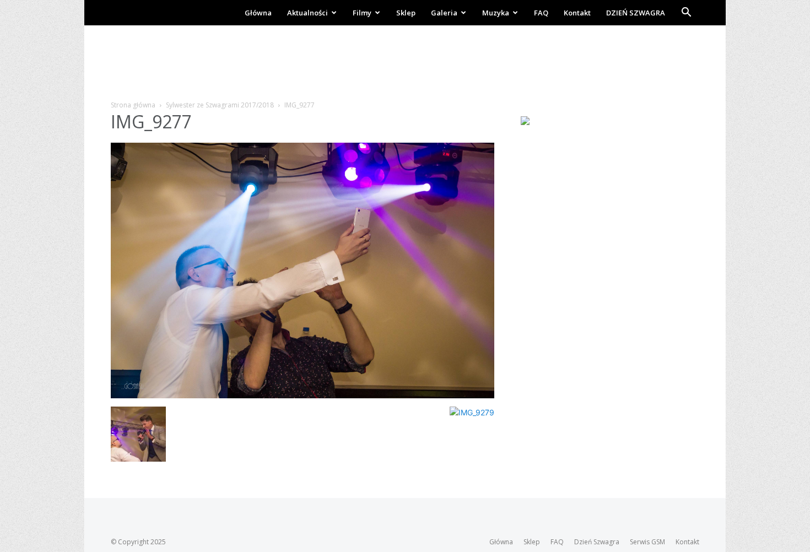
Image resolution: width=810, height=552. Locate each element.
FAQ (541, 13)
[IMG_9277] (302, 395)
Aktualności (307, 13)
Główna (258, 13)
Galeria (444, 13)
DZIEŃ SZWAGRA (635, 13)
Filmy (362, 13)
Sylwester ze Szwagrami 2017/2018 (220, 105)
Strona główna (133, 105)
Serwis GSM (647, 541)
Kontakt (577, 13)
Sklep (405, 13)
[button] (686, 13)
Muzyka (495, 13)
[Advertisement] (405, 63)
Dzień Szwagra (596, 541)
